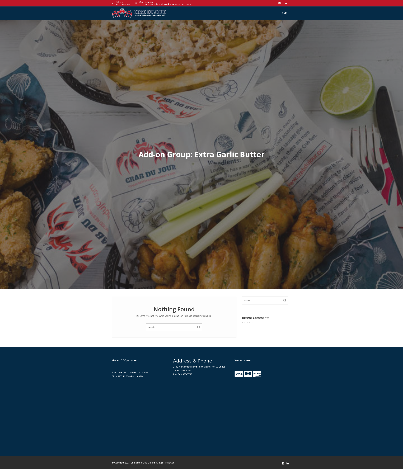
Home (283, 12)
